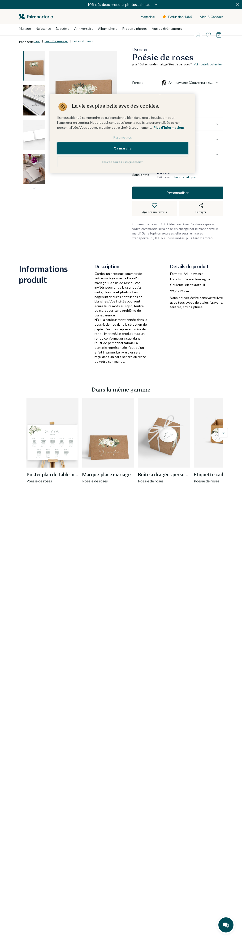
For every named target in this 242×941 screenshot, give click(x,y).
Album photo (108, 28)
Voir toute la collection (208, 64)
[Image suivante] (34, 188)
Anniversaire (83, 28)
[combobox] (190, 82)
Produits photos (134, 28)
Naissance (43, 28)
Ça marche (123, 148)
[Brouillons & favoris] (208, 35)
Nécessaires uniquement (122, 162)
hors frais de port (185, 177)
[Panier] (219, 35)
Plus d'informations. (169, 127)
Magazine (148, 17)
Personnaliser (177, 192)
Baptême (62, 28)
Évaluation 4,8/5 (180, 17)
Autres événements (167, 28)
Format (137, 83)
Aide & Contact (211, 17)
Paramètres (122, 137)
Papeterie (26, 42)
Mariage (25, 28)
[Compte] (198, 35)
